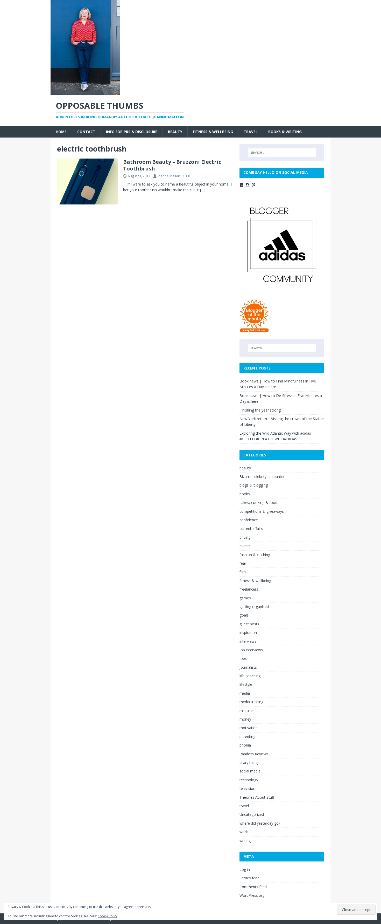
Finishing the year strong (260, 410)
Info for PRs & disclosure (131, 131)
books (244, 493)
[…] (202, 189)
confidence (248, 519)
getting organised (254, 606)
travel (251, 131)
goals (244, 615)
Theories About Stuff (256, 797)
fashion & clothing (254, 554)
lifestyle (245, 684)
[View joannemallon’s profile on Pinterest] (253, 185)
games (245, 598)
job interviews (251, 649)
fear (242, 563)
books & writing (285, 131)
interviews (247, 641)
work (243, 831)
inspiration (248, 632)
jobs (243, 658)
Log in (244, 869)
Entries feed (249, 877)
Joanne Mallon (169, 176)
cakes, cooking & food (258, 502)
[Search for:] (282, 152)
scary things (249, 762)
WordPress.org (251, 895)
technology (248, 779)
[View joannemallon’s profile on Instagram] (247, 185)
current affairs (251, 528)
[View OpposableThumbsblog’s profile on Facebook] (241, 185)
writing (245, 840)
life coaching (249, 675)
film (242, 571)
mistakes (247, 710)
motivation (248, 727)
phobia (245, 745)
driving (244, 537)
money (245, 719)
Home (61, 131)
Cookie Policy (107, 916)
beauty (175, 131)
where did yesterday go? (259, 823)
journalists (248, 667)
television (247, 788)
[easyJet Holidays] (254, 329)
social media (249, 771)
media (244, 693)
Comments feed (253, 886)
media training (251, 701)
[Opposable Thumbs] (85, 92)
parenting (247, 736)
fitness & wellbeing (213, 131)
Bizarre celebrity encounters (262, 476)
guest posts (249, 623)
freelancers (248, 589)
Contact (86, 131)
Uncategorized (251, 814)
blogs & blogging (253, 485)
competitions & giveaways (261, 511)
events (245, 545)
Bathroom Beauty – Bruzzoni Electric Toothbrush (172, 165)
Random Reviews (254, 753)
